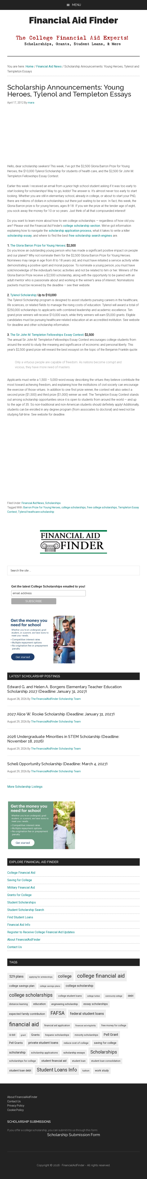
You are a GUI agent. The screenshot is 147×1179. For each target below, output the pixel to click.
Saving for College (19, 880)
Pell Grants (16, 1043)
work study (102, 1070)
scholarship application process (70, 230)
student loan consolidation (105, 1061)
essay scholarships (95, 1004)
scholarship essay (19, 235)
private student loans (43, 1043)
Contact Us (14, 947)
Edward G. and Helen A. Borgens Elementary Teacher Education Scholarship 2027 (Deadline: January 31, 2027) (64, 689)
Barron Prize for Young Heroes (41, 507)
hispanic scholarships (57, 1035)
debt (130, 995)
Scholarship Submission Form (73, 1134)
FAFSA (58, 1013)
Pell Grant (111, 1035)
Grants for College (19, 895)
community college (113, 996)
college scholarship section (81, 225)
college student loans (70, 996)
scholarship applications (44, 1052)
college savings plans (50, 986)
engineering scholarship (64, 1004)
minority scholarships (86, 1035)
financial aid (24, 1024)
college (65, 976)
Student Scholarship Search (25, 910)
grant (23, 1035)
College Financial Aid (21, 872)
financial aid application (57, 1025)
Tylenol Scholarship (23, 295)
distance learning (18, 1004)
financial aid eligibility (85, 1025)
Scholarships (53, 503)
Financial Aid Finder (73, 20)
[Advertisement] (73, 137)
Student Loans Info (57, 1070)
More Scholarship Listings (24, 786)
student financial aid (53, 1060)
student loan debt (20, 1070)
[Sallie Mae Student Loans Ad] (41, 662)
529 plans (16, 976)
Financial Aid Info (18, 925)
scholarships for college (22, 1061)
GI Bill (12, 1035)
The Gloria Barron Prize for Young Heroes (37, 245)
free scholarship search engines (90, 235)
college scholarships (73, 507)
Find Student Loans (20, 917)
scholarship (17, 1052)
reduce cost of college (76, 1043)
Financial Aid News (33, 503)
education (39, 1004)
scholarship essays (74, 1052)
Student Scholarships (21, 902)
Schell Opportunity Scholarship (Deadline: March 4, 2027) (57, 764)
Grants (35, 1035)
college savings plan (21, 986)
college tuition (93, 996)
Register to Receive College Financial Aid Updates (41, 932)
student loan (79, 1061)
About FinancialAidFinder (23, 939)
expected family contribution (27, 1014)
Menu (76, 5)
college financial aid (101, 976)
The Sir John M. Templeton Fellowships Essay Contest (46, 335)
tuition (85, 1070)
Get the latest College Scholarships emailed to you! (48, 586)
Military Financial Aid (21, 887)
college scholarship (79, 986)
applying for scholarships (40, 977)
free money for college (113, 1025)
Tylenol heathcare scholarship (36, 511)
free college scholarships (102, 507)
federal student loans (87, 1013)
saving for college (105, 1043)
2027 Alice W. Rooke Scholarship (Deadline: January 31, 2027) (61, 714)
